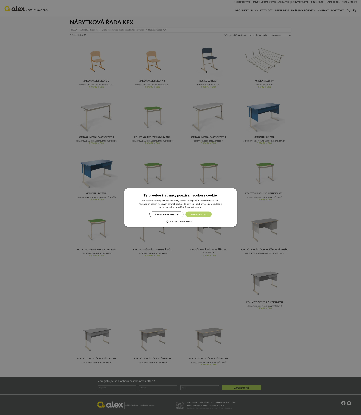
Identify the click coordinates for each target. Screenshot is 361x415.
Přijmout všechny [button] (198, 214)
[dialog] (180, 207)
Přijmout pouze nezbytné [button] (166, 214)
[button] (180, 221)
